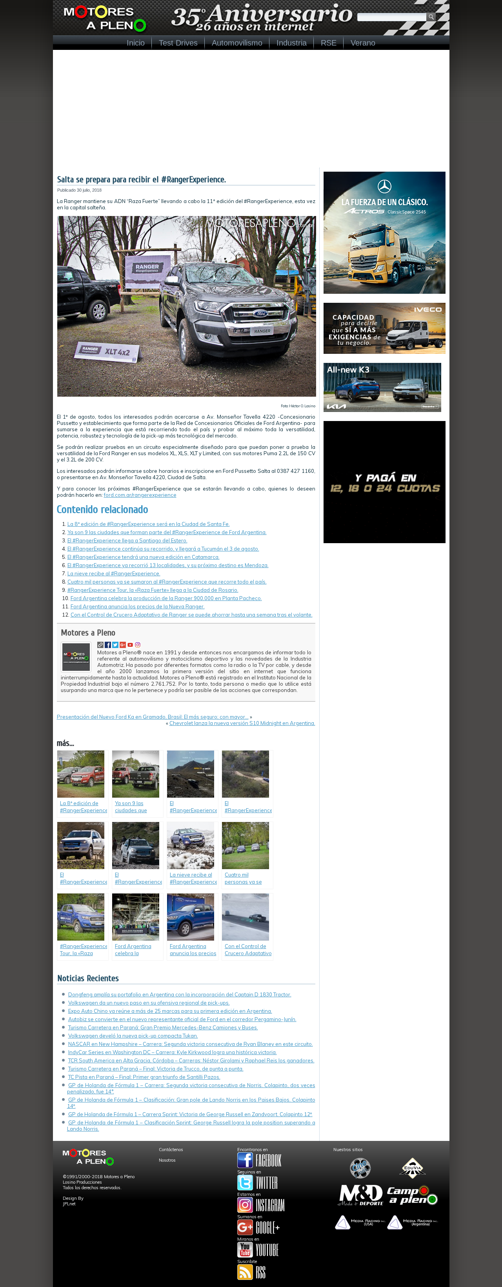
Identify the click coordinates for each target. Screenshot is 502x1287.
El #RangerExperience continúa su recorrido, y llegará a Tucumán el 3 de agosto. (163, 549)
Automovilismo (237, 42)
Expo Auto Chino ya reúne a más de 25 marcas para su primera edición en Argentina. (170, 1011)
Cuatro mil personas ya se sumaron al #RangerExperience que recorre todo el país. (167, 582)
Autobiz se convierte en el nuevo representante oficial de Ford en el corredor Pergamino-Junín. (182, 1019)
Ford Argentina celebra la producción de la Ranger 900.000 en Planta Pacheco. (166, 598)
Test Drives (178, 42)
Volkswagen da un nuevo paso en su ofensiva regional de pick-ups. (149, 1003)
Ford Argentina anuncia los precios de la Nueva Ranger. (138, 606)
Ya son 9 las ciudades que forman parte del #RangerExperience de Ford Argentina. (167, 532)
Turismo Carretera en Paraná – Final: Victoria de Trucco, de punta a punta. (156, 1068)
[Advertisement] (251, 109)
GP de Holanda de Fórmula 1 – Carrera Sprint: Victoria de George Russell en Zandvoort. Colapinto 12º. (190, 1114)
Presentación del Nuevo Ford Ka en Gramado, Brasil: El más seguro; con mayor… (153, 717)
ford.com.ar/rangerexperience (140, 495)
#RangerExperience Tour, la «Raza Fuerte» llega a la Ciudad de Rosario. (152, 590)
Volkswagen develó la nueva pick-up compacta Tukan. (133, 1036)
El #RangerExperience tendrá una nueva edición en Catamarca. (143, 557)
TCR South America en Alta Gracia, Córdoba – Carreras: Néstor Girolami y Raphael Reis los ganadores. (191, 1060)
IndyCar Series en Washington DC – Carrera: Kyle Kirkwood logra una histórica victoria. (172, 1052)
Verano (363, 42)
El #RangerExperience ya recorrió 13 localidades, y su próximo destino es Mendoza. (168, 565)
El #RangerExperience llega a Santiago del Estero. (127, 540)
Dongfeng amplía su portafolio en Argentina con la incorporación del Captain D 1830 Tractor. (179, 994)
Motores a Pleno (88, 633)
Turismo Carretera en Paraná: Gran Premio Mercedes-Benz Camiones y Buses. (163, 1027)
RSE (328, 42)
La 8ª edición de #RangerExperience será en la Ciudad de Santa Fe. (148, 524)
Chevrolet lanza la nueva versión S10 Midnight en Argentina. (242, 723)
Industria (291, 42)
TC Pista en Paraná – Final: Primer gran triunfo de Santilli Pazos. (144, 1077)
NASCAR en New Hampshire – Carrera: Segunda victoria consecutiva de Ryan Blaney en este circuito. (190, 1044)
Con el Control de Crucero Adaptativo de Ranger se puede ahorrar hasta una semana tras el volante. (192, 614)
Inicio (136, 42)
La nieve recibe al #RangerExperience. (113, 573)
